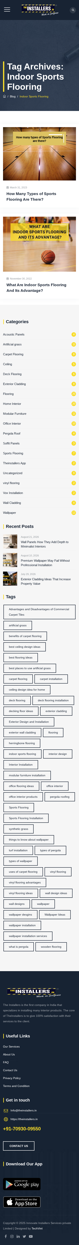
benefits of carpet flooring (25, 636)
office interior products (23, 796)
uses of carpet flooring (23, 871)
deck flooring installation (53, 700)
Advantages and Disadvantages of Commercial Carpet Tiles (39, 612)
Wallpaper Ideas (55, 914)
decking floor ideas (21, 711)
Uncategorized (12, 473)
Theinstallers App (14, 463)
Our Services (11, 1046)
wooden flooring (51, 946)
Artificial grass (12, 344)
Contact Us (10, 1070)
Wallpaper (9, 512)
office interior (54, 786)
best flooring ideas (20, 657)
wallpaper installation (22, 925)
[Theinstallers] (39, 10)
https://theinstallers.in (24, 1119)
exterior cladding (56, 711)
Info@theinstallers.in (24, 1110)
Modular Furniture (14, 413)
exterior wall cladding (22, 732)
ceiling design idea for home (27, 689)
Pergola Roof (11, 433)
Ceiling (7, 364)
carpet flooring (18, 679)
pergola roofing (59, 796)
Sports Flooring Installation (26, 818)
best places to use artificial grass (30, 668)
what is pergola (18, 946)
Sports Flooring (13, 453)
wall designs (17, 903)
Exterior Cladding (14, 384)
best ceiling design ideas (24, 646)
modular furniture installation (27, 775)
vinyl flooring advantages (25, 882)
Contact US (19, 1146)
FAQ (6, 1062)
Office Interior (12, 423)
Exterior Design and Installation (29, 721)
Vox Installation (13, 493)
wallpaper (43, 903)
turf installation (18, 850)
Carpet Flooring (13, 354)
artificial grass (18, 625)
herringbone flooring (22, 743)
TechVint (37, 1228)
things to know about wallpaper (29, 839)
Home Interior (12, 403)
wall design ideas (56, 893)
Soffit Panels (11, 443)
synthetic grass (18, 828)
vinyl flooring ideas (21, 893)
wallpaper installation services (28, 936)
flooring (53, 732)
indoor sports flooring (22, 753)
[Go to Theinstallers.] (4, 96)
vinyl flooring (11, 483)
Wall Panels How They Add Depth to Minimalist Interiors (44, 544)
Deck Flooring (12, 374)
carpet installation (51, 679)
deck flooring (17, 700)
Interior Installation (21, 764)
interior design (58, 753)
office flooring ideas (21, 786)
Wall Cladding (12, 502)
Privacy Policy (12, 1078)
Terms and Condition (16, 1086)
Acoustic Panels (14, 334)
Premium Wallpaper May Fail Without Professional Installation (45, 563)
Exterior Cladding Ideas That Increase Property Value (46, 581)
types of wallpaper (20, 861)
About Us (9, 1054)
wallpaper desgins (20, 914)
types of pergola (50, 850)
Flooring (8, 394)
